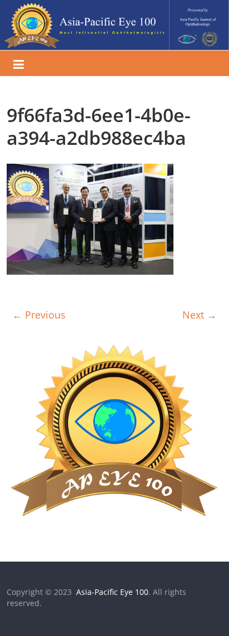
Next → (199, 314)
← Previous (39, 314)
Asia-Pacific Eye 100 (111, 592)
